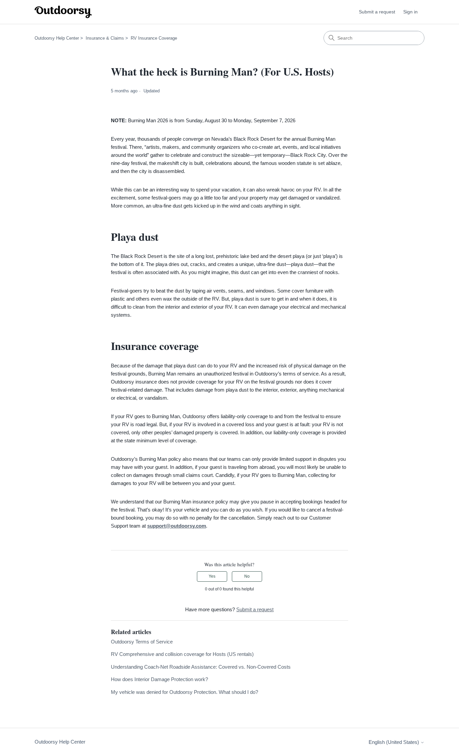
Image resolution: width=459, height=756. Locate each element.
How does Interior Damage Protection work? (159, 679)
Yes (212, 576)
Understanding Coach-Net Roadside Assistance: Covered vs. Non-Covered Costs (201, 667)
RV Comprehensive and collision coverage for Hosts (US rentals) (182, 654)
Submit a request (377, 11)
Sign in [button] (410, 11)
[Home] (63, 12)
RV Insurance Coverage (154, 38)
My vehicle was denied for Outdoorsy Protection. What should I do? (184, 692)
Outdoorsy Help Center (57, 38)
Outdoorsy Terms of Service (142, 641)
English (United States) (394, 742)
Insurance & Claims (105, 38)
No (247, 576)
